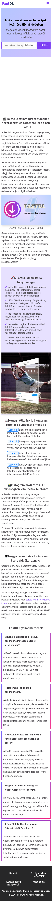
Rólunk (13, 873)
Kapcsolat (39, 881)
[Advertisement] (26, 89)
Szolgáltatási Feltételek (38, 874)
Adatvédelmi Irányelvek (13, 883)
